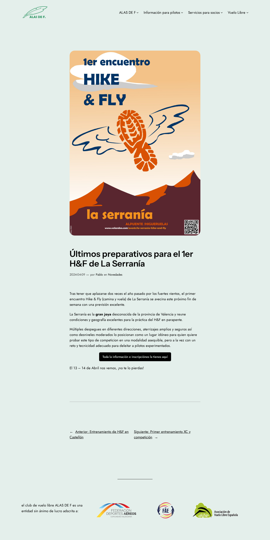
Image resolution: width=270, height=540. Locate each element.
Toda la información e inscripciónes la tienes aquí (135, 357)
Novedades (115, 274)
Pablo (99, 274)
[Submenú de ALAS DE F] (137, 12)
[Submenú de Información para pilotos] (182, 12)
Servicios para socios (204, 12)
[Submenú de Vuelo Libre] (247, 12)
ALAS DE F (127, 12)
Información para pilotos (162, 12)
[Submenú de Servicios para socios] (222, 12)
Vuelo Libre (236, 12)
